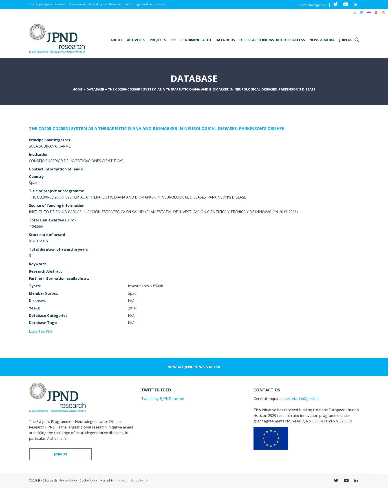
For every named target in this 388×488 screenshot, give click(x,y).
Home (78, 89)
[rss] (383, 14)
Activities (136, 40)
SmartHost (121, 480)
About (116, 40)
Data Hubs (225, 40)
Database (95, 89)
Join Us (345, 40)
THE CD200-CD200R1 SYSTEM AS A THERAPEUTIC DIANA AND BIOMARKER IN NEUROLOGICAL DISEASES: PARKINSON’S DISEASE (156, 128)
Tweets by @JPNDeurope (162, 398)
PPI (173, 40)
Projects (158, 40)
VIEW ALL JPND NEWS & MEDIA (194, 366)
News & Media (322, 40)
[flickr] (368, 14)
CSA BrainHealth (195, 40)
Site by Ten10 (139, 480)
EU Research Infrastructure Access (272, 40)
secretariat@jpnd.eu (313, 5)
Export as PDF (41, 331)
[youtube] (376, 14)
